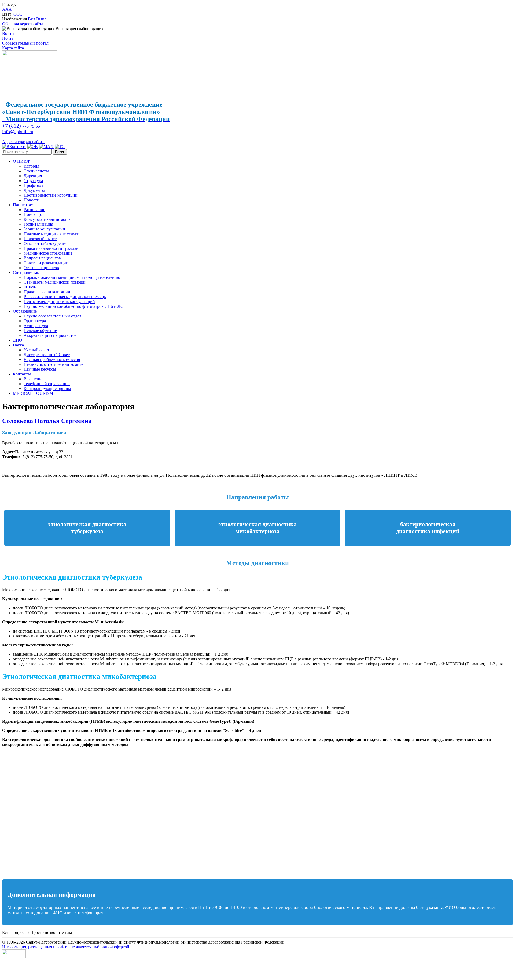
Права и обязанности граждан (51, 248)
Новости (31, 200)
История (31, 166)
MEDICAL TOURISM (33, 393)
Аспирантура (36, 325)
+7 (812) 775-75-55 (89, 932)
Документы (34, 190)
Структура (33, 180)
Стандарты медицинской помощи (55, 282)
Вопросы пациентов (42, 258)
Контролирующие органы (47, 388)
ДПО (17, 340)
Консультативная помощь (47, 219)
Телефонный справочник (47, 383)
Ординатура (35, 321)
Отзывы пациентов (41, 267)
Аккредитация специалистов (50, 335)
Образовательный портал (25, 43)
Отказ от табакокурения (45, 243)
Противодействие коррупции (51, 195)
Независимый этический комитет (54, 364)
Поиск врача (35, 214)
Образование (25, 311)
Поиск (60, 152)
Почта (7, 38)
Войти (8, 33)
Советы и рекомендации (46, 263)
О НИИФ (21, 161)
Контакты (22, 374)
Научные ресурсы (40, 369)
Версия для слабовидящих (79, 28)
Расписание (34, 209)
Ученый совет (36, 350)
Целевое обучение (40, 330)
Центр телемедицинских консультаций (59, 301)
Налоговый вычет (40, 238)
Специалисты (36, 171)
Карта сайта (13, 48)
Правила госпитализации (47, 292)
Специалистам (26, 272)
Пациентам (23, 205)
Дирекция (33, 176)
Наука (18, 345)
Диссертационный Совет (47, 354)
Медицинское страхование (48, 253)
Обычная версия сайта (22, 23)
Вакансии (33, 379)
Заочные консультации (44, 229)
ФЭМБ (30, 287)
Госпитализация (38, 224)
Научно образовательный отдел (52, 316)
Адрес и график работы (23, 141)
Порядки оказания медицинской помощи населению (72, 277)
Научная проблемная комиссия (52, 359)
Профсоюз (33, 185)
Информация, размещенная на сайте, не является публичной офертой (65, 947)
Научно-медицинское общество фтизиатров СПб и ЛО (74, 306)
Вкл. (32, 19)
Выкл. (41, 19)
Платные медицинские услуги (51, 234)
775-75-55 (21, 126)
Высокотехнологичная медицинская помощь (65, 296)
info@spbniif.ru (17, 131)
